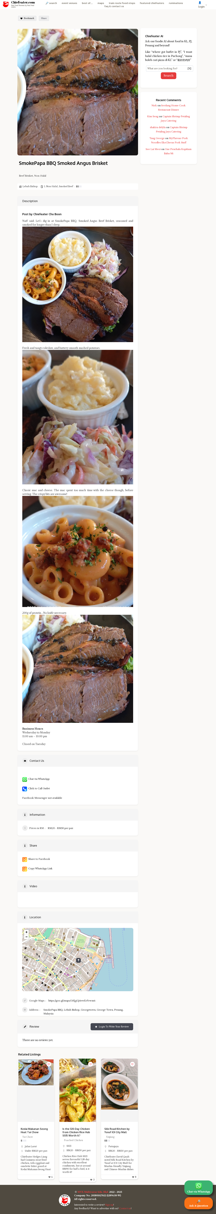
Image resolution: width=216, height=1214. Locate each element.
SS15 (27, 1146)
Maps (101, 3)
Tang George (157, 138)
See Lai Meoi (153, 149)
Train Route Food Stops (122, 3)
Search (168, 75)
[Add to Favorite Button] (48, 1064)
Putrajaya (72, 1146)
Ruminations (176, 3)
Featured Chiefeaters (152, 3)
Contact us (125, 1208)
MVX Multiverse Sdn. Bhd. (93, 1192)
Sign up (109, 1204)
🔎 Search (51, 3)
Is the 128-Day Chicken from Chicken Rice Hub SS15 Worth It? (34, 1132)
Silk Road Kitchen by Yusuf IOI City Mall (75, 1130)
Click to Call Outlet (38, 788)
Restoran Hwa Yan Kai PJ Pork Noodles (119, 1130)
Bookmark (29, 18)
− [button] (26, 937)
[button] (63, 1090)
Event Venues (69, 3)
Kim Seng (152, 116)
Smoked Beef (66, 186)
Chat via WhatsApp (38, 778)
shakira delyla (158, 127)
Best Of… (87, 3)
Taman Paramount (118, 1146)
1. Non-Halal (51, 186)
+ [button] (26, 932)
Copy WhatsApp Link (39, 868)
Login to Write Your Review (114, 1026)
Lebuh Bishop (30, 186)
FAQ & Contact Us (114, 6)
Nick (154, 105)
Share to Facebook (38, 858)
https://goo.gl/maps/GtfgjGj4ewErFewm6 (71, 1000)
